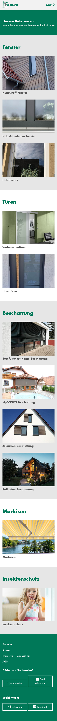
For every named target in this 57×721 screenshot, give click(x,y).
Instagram (16, 706)
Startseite (7, 644)
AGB (5, 661)
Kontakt (6, 650)
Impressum (8, 655)
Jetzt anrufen (15, 683)
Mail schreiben (40, 681)
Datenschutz (23, 655)
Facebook (41, 706)
